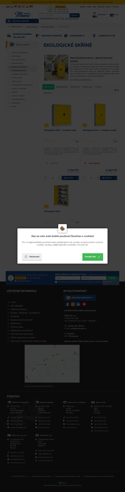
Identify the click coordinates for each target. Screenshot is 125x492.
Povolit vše (90, 256)
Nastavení (34, 256)
